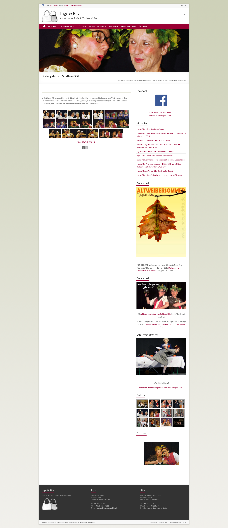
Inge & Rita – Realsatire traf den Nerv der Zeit (154, 155)
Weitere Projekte (67, 26)
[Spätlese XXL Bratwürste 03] (98, 123)
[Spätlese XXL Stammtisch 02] (117, 133)
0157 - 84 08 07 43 (152, 506)
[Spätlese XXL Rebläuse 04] (92, 133)
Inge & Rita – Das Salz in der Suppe (150, 129)
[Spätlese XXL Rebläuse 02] (68, 133)
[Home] (44, 26)
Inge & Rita (70, 13)
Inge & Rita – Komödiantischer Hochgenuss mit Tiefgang (159, 175)
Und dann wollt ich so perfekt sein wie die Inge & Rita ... (161, 387)
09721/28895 (152, 271)
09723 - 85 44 (99, 504)
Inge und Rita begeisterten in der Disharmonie (155, 151)
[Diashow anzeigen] (86, 142)
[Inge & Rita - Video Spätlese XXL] (161, 295)
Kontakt (183, 5)
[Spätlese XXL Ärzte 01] (49, 114)
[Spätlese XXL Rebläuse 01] (55, 133)
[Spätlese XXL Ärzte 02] (61, 114)
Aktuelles (100, 26)
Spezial (83, 26)
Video (134, 26)
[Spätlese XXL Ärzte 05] (98, 114)
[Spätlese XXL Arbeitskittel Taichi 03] (49, 123)
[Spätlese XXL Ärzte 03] (74, 114)
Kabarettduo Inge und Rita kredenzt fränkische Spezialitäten (160, 160)
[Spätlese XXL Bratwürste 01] (74, 123)
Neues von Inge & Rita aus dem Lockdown (153, 140)
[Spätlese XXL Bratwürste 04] (111, 123)
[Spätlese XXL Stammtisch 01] (105, 133)
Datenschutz (163, 522)
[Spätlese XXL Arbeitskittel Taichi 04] (61, 123)
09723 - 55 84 (149, 504)
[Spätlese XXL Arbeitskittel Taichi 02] (123, 114)
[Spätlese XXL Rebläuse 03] (80, 133)
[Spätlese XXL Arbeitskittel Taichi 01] (111, 114)
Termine (92, 26)
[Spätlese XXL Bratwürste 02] (86, 123)
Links (184, 522)
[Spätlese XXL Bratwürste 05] (123, 123)
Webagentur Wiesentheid (87, 522)
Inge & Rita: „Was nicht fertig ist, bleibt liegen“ (154, 171)
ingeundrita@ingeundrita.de (72, 5)
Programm (52, 26)
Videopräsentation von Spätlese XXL (156, 314)
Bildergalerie (113, 26)
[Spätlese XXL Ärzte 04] (86, 114)
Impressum (153, 522)
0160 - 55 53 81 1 (102, 506)
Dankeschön (125, 26)
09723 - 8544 (54, 5)
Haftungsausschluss (175, 522)
